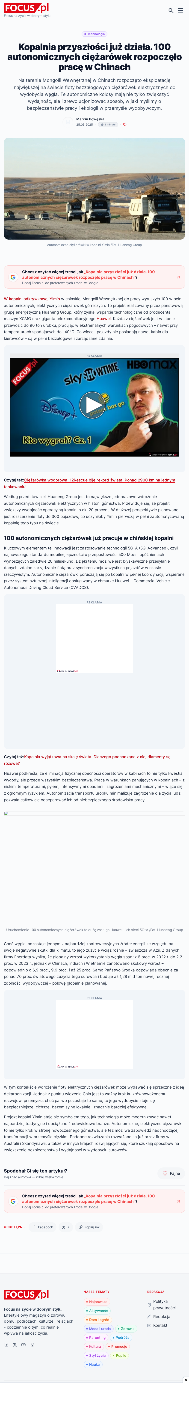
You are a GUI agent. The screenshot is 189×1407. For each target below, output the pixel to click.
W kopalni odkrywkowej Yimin (32, 298)
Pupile (121, 1355)
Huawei (104, 318)
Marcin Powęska (90, 119)
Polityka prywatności (164, 1304)
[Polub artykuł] (125, 124)
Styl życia (97, 1355)
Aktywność (98, 1311)
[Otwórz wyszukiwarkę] (171, 10)
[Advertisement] (94, 636)
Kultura (95, 1346)
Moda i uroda (100, 1329)
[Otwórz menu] (180, 10)
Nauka (94, 1364)
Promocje (119, 1346)
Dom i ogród (99, 1320)
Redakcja (161, 1316)
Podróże (123, 1337)
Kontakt (160, 1325)
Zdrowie (128, 1329)
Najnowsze (98, 1302)
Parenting (97, 1337)
